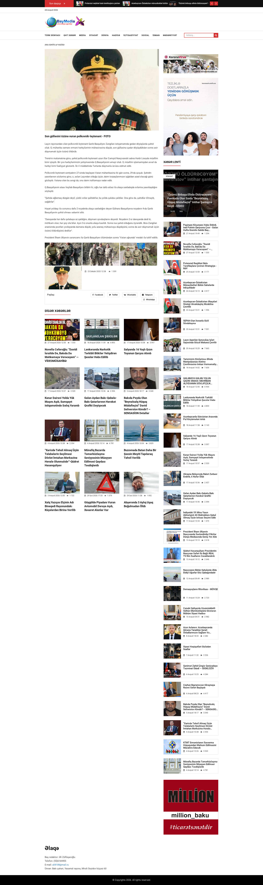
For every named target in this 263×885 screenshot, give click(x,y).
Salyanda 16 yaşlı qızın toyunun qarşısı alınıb (199, 437)
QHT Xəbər (70, 35)
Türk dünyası (52, 35)
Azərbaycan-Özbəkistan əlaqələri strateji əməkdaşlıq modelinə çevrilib (200, 304)
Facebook (98, 295)
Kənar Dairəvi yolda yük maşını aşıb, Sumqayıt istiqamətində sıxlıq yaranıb (62, 401)
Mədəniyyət (170, 35)
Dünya (105, 35)
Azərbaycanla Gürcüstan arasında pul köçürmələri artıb (200, 418)
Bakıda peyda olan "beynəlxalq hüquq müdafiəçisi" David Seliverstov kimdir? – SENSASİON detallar (137, 405)
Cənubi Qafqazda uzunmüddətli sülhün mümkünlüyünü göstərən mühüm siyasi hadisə (199, 611)
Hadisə (116, 35)
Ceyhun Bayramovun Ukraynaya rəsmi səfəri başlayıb (199, 686)
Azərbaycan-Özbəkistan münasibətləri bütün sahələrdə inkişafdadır (198, 285)
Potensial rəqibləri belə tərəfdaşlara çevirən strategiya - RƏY (200, 266)
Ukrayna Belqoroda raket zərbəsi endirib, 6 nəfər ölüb (200, 475)
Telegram (149, 295)
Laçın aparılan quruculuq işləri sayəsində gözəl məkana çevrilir (200, 341)
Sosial (145, 35)
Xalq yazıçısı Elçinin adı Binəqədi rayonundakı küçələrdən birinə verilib (60, 506)
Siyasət (93, 35)
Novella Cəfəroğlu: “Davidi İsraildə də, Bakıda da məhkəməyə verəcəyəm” (197, 247)
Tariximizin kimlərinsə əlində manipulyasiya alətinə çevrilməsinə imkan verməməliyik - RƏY (200, 362)
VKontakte (131, 295)
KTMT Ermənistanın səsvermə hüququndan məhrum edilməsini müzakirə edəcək (199, 745)
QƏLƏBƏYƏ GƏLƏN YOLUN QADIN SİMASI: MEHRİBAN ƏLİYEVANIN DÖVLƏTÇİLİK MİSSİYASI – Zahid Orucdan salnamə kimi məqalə (197, 381)
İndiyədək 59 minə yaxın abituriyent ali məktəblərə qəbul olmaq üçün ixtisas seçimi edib (199, 515)
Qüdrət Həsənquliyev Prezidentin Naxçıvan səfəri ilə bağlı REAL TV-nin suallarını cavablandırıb (199, 553)
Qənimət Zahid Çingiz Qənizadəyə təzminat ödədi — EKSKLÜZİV (200, 667)
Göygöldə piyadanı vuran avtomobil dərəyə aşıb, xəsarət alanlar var (99, 506)
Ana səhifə (50, 45)
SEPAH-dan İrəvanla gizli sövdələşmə (196, 322)
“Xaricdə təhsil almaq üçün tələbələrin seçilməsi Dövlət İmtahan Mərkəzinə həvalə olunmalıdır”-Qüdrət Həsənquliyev (62, 458)
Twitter (115, 295)
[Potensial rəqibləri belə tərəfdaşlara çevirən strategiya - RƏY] (79, 3)
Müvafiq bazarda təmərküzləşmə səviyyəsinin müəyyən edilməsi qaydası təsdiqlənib (98, 458)
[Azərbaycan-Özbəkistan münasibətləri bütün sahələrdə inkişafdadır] (126, 3)
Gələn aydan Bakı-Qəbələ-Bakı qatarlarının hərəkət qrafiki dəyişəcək (100, 401)
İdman (156, 35)
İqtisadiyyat (130, 35)
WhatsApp (150, 300)
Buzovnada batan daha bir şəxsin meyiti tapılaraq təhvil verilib (140, 454)
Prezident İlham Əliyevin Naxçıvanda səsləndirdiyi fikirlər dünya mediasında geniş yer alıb (200, 534)
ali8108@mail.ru (60, 864)
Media (82, 35)
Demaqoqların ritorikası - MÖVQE (200, 589)
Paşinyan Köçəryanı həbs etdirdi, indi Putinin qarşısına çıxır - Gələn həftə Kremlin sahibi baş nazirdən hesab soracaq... (200, 227)
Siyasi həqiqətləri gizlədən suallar (197, 648)
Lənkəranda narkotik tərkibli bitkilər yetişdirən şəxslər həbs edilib (100, 353)
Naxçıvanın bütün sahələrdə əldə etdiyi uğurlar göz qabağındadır (200, 571)
